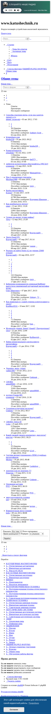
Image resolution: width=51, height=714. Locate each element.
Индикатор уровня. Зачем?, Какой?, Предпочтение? (28, 328)
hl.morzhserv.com (13, 137)
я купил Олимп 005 (14, 395)
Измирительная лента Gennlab (18, 511)
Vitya (8, 219)
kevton (32, 506)
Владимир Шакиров (38, 199)
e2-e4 (32, 451)
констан (9, 437)
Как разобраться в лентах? (17, 204)
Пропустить (6, 33)
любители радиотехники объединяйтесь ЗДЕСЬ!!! (27, 164)
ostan (8, 206)
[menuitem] (19, 49)
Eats (31, 324)
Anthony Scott (35, 133)
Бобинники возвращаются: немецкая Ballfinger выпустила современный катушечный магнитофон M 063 (27, 286)
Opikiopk (33, 377)
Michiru (9, 460)
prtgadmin (10, 153)
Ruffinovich (34, 337)
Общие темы (9, 78)
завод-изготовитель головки (18, 497)
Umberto (9, 411)
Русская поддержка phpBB (12, 692)
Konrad (9, 193)
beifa (8, 513)
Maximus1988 (11, 179)
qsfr (7, 500)
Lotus (8, 424)
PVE (8, 486)
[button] (6, 100)
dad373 (33, 159)
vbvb (32, 186)
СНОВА (9, 382)
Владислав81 (35, 233)
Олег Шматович (13, 291)
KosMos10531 (12, 306)
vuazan (32, 246)
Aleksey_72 (34, 297)
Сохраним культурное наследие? (20, 408)
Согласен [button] (14, 710)
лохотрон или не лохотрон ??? (18, 471)
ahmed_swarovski (13, 119)
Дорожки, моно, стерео (16, 368)
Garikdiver (34, 466)
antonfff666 (10, 384)
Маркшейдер (35, 173)
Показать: (7, 531)
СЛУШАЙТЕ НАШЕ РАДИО (22, 4)
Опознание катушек (14, 484)
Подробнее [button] (34, 703)
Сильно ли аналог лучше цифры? (20, 217)
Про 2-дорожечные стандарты (18, 177)
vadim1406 (10, 371)
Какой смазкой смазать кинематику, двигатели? (26, 435)
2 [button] (6, 98)
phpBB (20, 685)
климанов (10, 166)
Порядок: (25, 534)
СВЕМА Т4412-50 (13, 422)
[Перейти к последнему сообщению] (42, 133)
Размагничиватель (13, 150)
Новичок (9, 473)
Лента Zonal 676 (13, 237)
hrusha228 (10, 139)
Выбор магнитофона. (15, 190)
